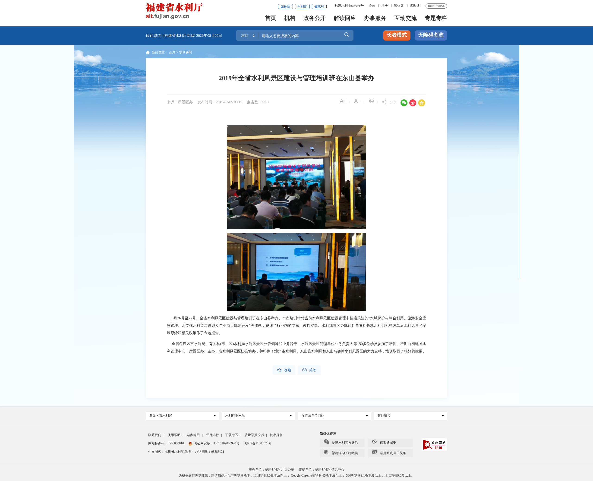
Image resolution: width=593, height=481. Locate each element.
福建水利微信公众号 (349, 5)
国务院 (285, 6)
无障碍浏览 (431, 35)
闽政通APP (388, 442)
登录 (372, 5)
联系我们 (154, 435)
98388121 (217, 451)
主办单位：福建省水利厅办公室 (271, 469)
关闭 (309, 370)
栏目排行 (212, 435)
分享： (395, 102)
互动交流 (405, 18)
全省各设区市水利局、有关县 (196, 344)
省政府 (319, 6)
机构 (289, 18)
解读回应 (345, 18)
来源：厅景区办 (180, 102)
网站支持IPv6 (436, 6)
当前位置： (160, 52)
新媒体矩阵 (328, 433)
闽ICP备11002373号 (258, 443)
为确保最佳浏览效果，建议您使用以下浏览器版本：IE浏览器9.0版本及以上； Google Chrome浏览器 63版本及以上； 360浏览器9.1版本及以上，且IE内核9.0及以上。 (296, 475)
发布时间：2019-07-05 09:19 (220, 102)
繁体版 (399, 5)
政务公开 (314, 18)
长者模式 (397, 35)
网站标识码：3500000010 (166, 443)
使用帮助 (173, 435)
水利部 (302, 6)
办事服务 (375, 18)
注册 (384, 5)
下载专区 (231, 435)
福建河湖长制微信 (345, 453)
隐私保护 (276, 435)
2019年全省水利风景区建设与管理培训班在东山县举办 (296, 78)
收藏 (284, 370)
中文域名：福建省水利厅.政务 (169, 451)
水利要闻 (185, 52)
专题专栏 (436, 18)
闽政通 (415, 5)
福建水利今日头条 (393, 453)
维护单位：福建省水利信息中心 (321, 469)
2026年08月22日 (209, 36)
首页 (270, 18)
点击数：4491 (258, 102)
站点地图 (193, 435)
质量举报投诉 (254, 435)
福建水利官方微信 (345, 442)
